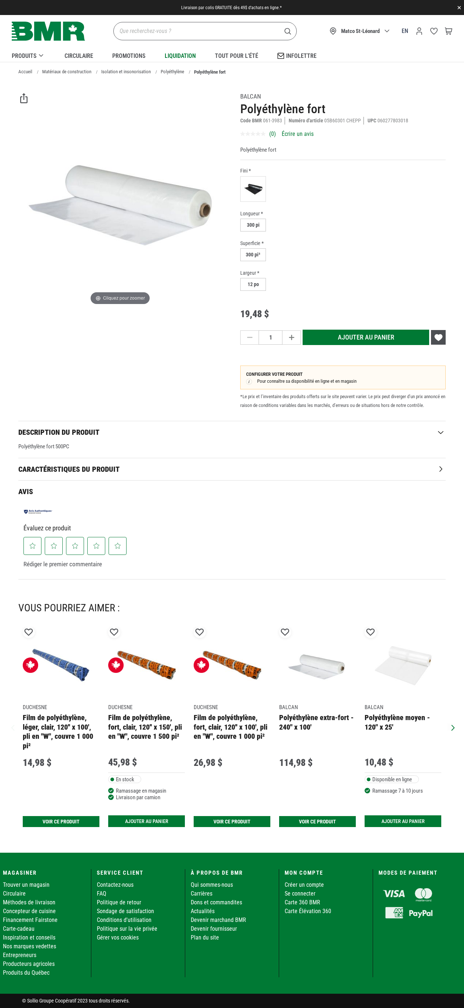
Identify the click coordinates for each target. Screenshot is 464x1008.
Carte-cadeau (18, 928)
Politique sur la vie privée (127, 928)
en (405, 30)
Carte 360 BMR (302, 902)
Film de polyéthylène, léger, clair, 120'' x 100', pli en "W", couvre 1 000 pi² (58, 731)
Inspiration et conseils (29, 937)
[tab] (232, 432)
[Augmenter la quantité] (291, 337)
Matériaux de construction (66, 71)
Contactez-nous (115, 884)
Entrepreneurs (19, 955)
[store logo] (48, 31)
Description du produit (58, 432)
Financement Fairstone (30, 919)
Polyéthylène (172, 71)
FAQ (101, 893)
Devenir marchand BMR (218, 919)
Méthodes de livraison (29, 902)
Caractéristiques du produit (69, 469)
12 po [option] (253, 284)
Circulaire (79, 55)
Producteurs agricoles (29, 963)
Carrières (201, 893)
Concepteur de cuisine (29, 911)
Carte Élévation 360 (308, 911)
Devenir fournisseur (214, 928)
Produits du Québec (26, 972)
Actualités (203, 911)
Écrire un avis (298, 133)
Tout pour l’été (236, 55)
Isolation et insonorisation (126, 71)
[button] (32, 545)
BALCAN (250, 96)
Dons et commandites (216, 902)
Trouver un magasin (26, 884)
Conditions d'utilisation (124, 919)
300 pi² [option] (253, 254)
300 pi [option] (253, 225)
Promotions (129, 55)
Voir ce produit (61, 821)
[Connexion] (419, 31)
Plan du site (205, 937)
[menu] (232, 54)
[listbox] (343, 190)
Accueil (25, 71)
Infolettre (301, 55)
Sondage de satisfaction (125, 911)
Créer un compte (304, 884)
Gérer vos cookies (118, 937)
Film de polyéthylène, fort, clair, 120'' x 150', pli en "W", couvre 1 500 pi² (145, 727)
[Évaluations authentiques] (38, 511)
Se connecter (300, 893)
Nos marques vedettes (29, 946)
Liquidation (180, 55)
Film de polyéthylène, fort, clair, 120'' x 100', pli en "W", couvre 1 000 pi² (230, 727)
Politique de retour (119, 902)
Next (451, 727)
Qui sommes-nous (212, 884)
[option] (253, 189)
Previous (13, 727)
